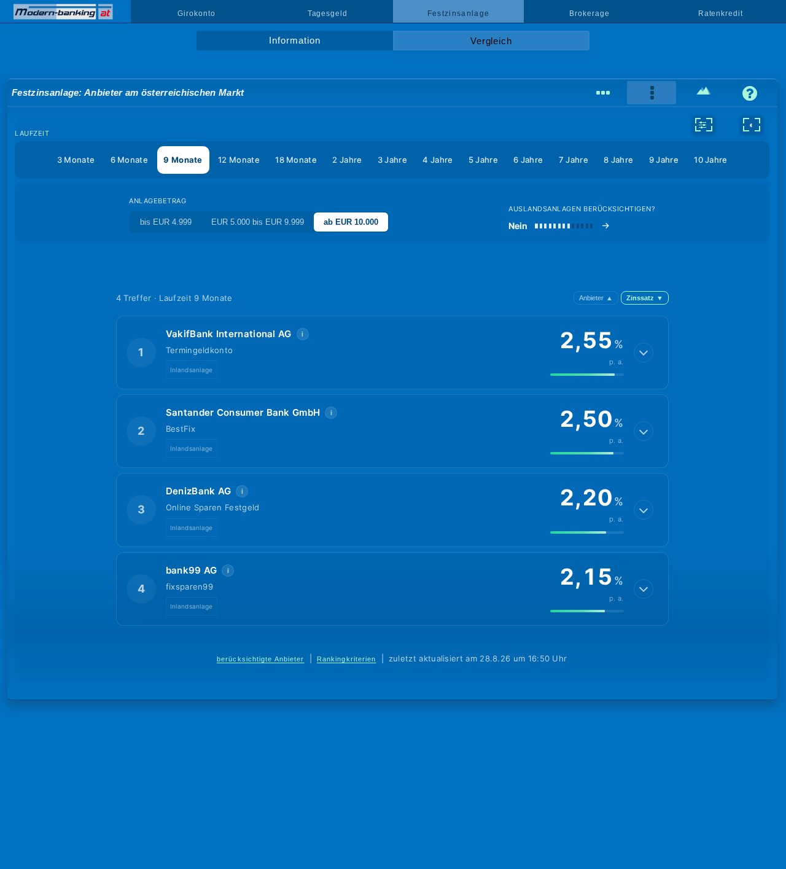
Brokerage (589, 13)
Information (294, 40)
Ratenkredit (720, 13)
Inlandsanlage (191, 369)
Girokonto (196, 13)
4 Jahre (437, 160)
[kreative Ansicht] (703, 93)
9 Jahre (664, 160)
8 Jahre (618, 160)
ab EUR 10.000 (351, 222)
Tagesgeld (328, 13)
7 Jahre (573, 160)
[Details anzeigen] (643, 352)
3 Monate (76, 160)
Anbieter (596, 298)
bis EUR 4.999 (166, 222)
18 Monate (296, 160)
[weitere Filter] (703, 124)
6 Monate (129, 160)
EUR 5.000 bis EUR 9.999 (257, 222)
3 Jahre (392, 160)
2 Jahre (347, 160)
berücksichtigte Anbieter (261, 659)
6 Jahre (528, 160)
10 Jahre (710, 160)
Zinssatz (644, 298)
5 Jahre (483, 160)
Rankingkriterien (346, 659)
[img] (587, 374)
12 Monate (239, 160)
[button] (392, 352)
